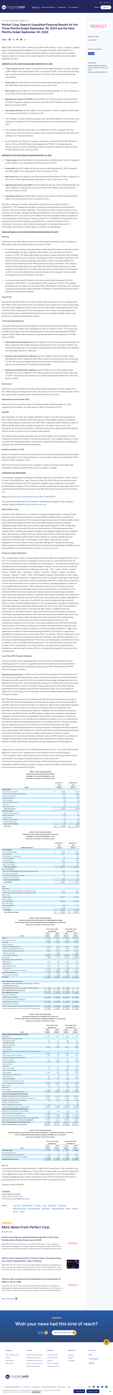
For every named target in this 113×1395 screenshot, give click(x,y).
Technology (16, 1205)
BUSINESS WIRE (19, 47)
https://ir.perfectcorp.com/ (47, 548)
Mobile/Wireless (27, 1205)
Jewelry (68, 1208)
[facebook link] (102, 1387)
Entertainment (62, 1205)
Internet (15, 1211)
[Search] (100, 2)
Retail (44, 1205)
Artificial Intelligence (57, 1208)
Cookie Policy (36, 1392)
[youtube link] (98, 1387)
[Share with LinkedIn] (9, 39)
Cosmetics (37, 1205)
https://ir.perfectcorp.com (35, 504)
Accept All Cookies (92, 1391)
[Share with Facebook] (17, 39)
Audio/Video (52, 1205)
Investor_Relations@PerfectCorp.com (18, 1199)
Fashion (22, 1211)
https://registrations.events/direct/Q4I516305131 (35, 496)
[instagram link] (106, 1387)
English (91, 53)
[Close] (110, 1391)
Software (75, 1208)
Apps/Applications (34, 1208)
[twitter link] (89, 1387)
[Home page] (13, 7)
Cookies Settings (79, 1391)
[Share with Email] (21, 39)
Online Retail (46, 1208)
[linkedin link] (94, 1387)
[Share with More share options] (29, 39)
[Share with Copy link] (25, 39)
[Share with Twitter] (13, 39)
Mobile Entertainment (20, 1208)
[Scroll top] (106, 1342)
